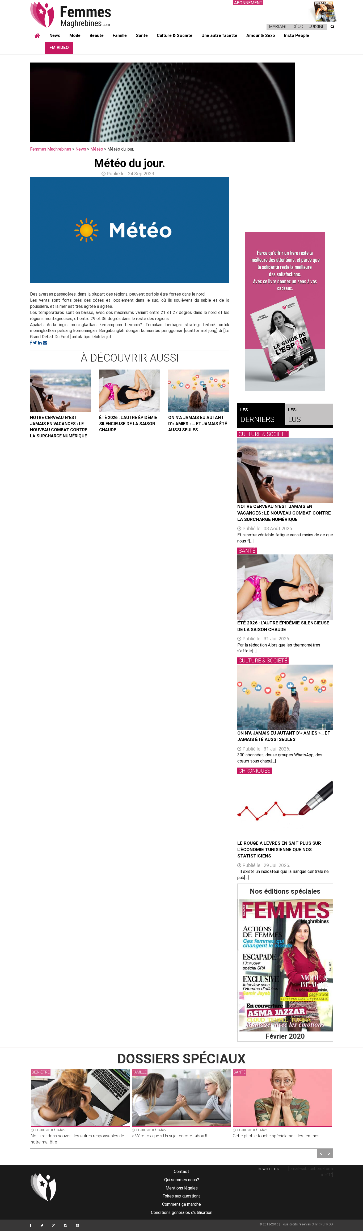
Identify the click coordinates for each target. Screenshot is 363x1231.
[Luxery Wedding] (285, 965)
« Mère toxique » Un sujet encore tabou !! (68, 1135)
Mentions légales (182, 1188)
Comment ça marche (181, 1204)
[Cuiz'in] (322, 11)
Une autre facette (219, 35)
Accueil (37, 36)
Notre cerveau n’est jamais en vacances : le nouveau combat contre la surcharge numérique (58, 426)
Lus (294, 415)
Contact (181, 1171)
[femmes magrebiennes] (78, 14)
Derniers (257, 415)
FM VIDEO (59, 47)
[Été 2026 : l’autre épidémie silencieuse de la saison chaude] (129, 391)
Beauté (97, 35)
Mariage (278, 26)
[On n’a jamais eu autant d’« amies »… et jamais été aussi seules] (198, 391)
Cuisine (316, 26)
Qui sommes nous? (181, 1179)
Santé (142, 35)
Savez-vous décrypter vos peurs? (264, 1135)
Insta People (296, 35)
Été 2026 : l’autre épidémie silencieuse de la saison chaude (128, 423)
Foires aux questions (181, 1196)
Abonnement (248, 2)
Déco (298, 26)
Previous (22, 231)
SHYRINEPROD (322, 1224)
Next (237, 231)
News (54, 35)
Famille (120, 35)
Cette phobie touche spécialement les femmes (175, 1135)
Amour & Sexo (260, 35)
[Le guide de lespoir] (285, 311)
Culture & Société (174, 35)
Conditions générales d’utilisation (181, 1212)
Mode (75, 35)
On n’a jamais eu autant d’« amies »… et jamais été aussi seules (197, 423)
